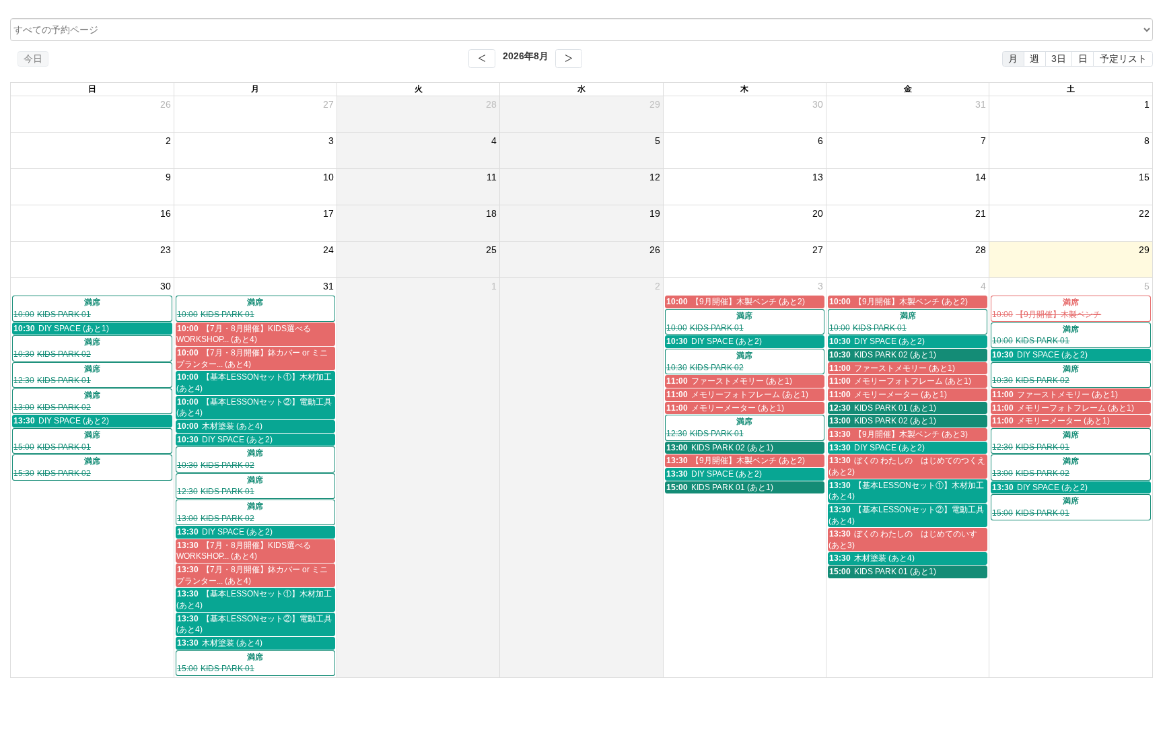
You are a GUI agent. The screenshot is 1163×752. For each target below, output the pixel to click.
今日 (33, 58)
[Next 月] (568, 58)
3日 (1058, 58)
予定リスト (1123, 58)
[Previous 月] (481, 58)
